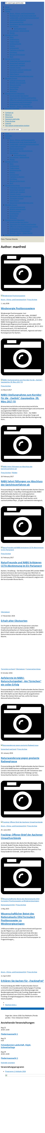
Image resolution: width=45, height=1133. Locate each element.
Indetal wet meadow (17, 65)
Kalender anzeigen (8, 1063)
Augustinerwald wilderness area (21, 76)
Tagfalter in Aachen (17, 50)
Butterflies (14, 89)
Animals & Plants (11, 35)
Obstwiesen (14, 26)
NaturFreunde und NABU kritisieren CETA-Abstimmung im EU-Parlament (21, 564)
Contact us (9, 112)
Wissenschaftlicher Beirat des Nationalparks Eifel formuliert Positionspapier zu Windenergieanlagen (18, 918)
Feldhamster (14, 39)
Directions (9, 117)
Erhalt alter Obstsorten (14, 620)
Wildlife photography (18, 83)
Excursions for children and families (23, 98)
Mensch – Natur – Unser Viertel (21, 106)
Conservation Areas (12, 59)
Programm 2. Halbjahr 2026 (15, 1071)
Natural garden (15, 85)
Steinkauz (13, 52)
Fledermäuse (14, 41)
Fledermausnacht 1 (9, 1034)
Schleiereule (14, 48)
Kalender (8, 9)
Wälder (12, 33)
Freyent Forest (15, 67)
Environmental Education (14, 93)
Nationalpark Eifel (16, 22)
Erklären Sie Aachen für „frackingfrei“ (22, 980)
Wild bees (13, 91)
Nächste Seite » (11, 1005)
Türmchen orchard (16, 72)
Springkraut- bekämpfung (19, 31)
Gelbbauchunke (15, 44)
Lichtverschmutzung (17, 80)
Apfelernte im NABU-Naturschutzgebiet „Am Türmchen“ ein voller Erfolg (21, 681)
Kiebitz (12, 46)
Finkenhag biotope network (20, 61)
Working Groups (11, 78)
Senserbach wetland (17, 63)
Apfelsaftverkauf (20, 28)
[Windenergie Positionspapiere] (22, 294)
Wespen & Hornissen (17, 54)
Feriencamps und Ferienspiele (21, 102)
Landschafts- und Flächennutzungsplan (24, 18)
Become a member (12, 109)
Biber (12, 37)
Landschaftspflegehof (18, 20)
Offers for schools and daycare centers (24, 100)
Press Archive (10, 121)
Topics (7, 11)
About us (8, 115)
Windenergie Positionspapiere (18, 308)
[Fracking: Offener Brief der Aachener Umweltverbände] (22, 821)
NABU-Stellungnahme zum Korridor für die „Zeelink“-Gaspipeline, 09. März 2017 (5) (21, 398)
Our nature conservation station (17, 125)
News (7, 7)
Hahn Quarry (14, 74)
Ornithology (14, 87)
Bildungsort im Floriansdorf (20, 104)
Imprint (8, 123)
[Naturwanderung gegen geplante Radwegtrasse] (22, 744)
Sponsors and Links (12, 119)
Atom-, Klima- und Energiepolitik (22, 13)
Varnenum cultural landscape (20, 70)
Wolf (11, 57)
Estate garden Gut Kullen (19, 96)
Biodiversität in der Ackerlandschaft (23, 15)
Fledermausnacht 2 (9, 1058)
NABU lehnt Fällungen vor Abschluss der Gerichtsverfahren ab (22, 483)
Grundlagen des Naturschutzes (21, 24)
